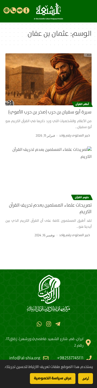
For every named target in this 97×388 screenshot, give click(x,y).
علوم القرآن (82, 197)
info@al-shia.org (24, 358)
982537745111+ (70, 358)
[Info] (26, 10)
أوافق (85, 378)
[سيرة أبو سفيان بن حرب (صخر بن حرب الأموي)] (48, 79)
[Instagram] (48, 324)
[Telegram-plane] (58, 324)
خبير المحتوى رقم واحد (74, 135)
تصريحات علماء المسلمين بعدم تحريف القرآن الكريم (50, 209)
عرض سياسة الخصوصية (52, 378)
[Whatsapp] (39, 324)
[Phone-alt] (13, 10)
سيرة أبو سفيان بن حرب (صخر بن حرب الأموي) (50, 112)
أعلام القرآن (82, 104)
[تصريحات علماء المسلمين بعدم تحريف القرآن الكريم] (48, 172)
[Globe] (6, 10)
